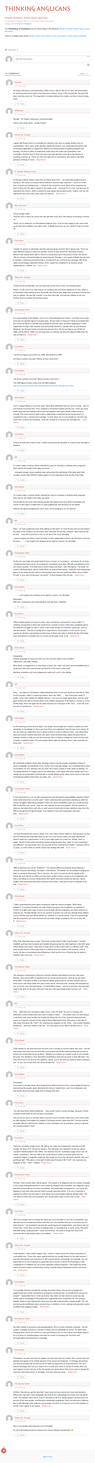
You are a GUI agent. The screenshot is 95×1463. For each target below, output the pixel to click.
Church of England (24, 24)
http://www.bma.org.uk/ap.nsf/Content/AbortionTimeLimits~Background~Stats (43, 386)
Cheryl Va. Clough (22, 135)
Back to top (47, 1457)
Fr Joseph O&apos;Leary (25, 172)
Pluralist (18, 82)
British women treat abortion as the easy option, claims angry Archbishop (57, 36)
